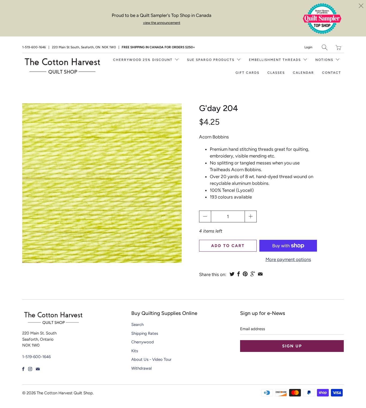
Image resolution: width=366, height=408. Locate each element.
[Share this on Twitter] (232, 273)
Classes (276, 73)
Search (137, 324)
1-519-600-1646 (34, 47)
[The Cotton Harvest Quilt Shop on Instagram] (30, 369)
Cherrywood (142, 342)
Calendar (303, 73)
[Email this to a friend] (260, 273)
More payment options (288, 259)
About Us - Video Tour (151, 359)
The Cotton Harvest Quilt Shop (65, 393)
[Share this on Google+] (253, 273)
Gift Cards (247, 73)
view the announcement (161, 23)
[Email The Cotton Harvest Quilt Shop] (38, 369)
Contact (331, 73)
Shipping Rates (144, 333)
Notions (325, 60)
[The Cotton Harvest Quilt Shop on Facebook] (23, 369)
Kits (134, 350)
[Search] (324, 47)
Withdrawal (141, 368)
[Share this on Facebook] (239, 273)
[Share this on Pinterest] (245, 273)
